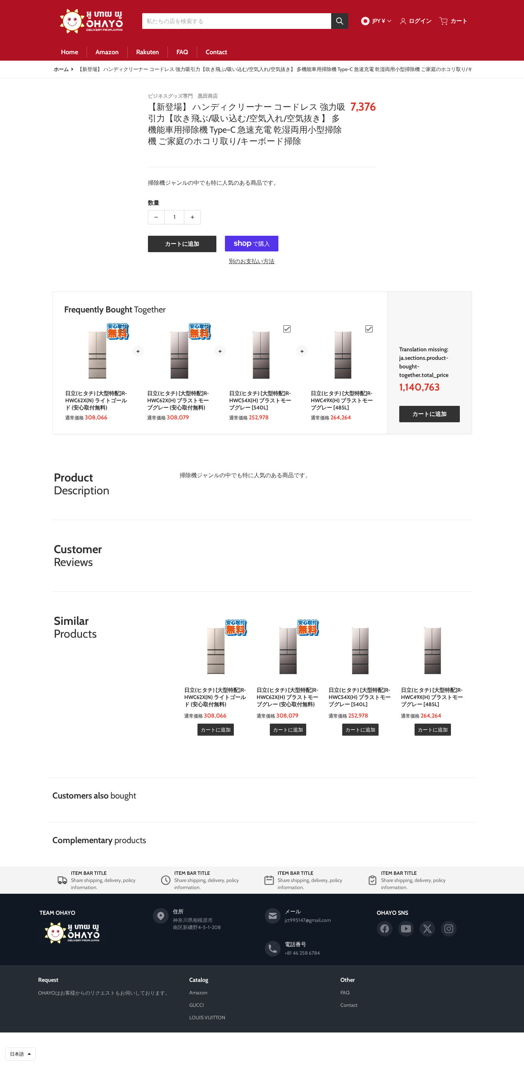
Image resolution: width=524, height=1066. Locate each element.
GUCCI (196, 1005)
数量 (153, 202)
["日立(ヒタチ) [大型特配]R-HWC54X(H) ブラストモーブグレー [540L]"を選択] (287, 328)
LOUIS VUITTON (207, 1017)
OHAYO (251, 1043)
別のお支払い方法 (251, 261)
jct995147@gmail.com (308, 920)
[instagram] (449, 929)
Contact (349, 1005)
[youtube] (406, 929)
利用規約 (258, 1054)
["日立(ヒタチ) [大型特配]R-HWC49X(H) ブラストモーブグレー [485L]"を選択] (369, 328)
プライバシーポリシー (225, 1054)
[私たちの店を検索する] (339, 21)
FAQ (345, 992)
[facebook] (384, 929)
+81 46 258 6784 (302, 953)
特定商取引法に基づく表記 (295, 1054)
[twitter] (427, 929)
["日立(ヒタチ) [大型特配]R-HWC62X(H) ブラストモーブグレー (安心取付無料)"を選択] (205, 328)
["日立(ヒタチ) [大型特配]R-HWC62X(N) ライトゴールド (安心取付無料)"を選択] (123, 328)
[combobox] (245, 21)
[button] (20, 1054)
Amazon (198, 992)
